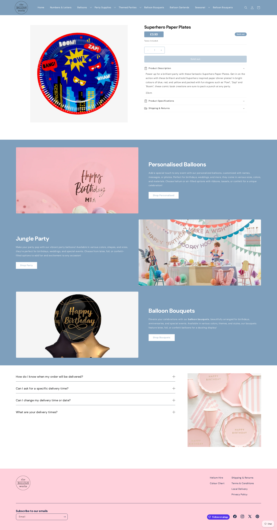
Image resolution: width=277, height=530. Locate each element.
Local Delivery (240, 488)
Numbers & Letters (61, 7)
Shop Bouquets (161, 337)
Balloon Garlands (179, 7)
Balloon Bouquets (154, 7)
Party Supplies (103, 7)
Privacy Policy (239, 494)
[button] (246, 7)
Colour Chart (217, 483)
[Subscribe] (64, 516)
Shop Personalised (163, 195)
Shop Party (26, 265)
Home (41, 7)
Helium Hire (216, 477)
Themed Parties (127, 7)
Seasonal (200, 7)
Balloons (82, 7)
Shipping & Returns (242, 477)
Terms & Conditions (243, 483)
